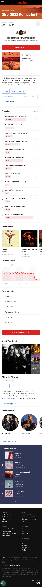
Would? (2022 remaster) (14, 214)
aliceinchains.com (10, 301)
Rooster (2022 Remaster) (14, 157)
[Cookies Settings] (3, 583)
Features (4, 521)
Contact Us (5, 517)
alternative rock (8, 97)
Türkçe (31, 560)
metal (34, 97)
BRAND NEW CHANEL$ (22, 472)
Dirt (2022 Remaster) (12, 174)
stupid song (19, 482)
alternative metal (18, 91)
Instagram (8, 322)
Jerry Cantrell (27, 396)
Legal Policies (15, 570)
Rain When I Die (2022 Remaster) (16, 133)
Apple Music (9, 296)
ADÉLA (17, 455)
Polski (4, 560)
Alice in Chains (10, 377)
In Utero (4, 249)
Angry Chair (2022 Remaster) (15, 206)
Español (17, 557)
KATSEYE (18, 493)
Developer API (6, 531)
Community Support (28, 517)
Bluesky (24, 545)
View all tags (10, 101)
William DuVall (6, 398)
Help (23, 521)
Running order (34, 111)
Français (24, 557)
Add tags (3, 102)
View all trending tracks (9, 502)
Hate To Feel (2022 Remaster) (15, 198)
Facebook (25, 541)
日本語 (36, 557)
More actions (38, 23)
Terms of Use (32, 568)
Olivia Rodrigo (19, 465)
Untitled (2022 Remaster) (14, 190)
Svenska (25, 560)
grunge (5, 91)
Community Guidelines (29, 519)
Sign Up (24, 529)
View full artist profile (9, 404)
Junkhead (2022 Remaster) (15, 165)
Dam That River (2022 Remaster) (16, 125)
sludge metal (23, 97)
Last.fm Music (35, 570)
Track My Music (26, 514)
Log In (24, 531)
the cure (17, 462)
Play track (36, 118)
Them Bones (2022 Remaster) (15, 117)
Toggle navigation (2, 2)
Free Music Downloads (9, 533)
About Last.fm (6, 514)
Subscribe (25, 533)
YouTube (24, 550)
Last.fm (21, 2)
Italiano (30, 557)
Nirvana (4, 252)
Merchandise (6, 536)
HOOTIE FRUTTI (20, 491)
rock (29, 386)
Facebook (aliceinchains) (13, 312)
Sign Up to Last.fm (21, 47)
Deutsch (10, 557)
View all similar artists (9, 441)
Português (10, 560)
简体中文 (5, 562)
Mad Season (6, 433)
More (39, 118)
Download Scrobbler (8, 529)
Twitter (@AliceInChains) (13, 307)
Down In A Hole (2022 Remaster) (16, 141)
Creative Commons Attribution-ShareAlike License (16, 574)
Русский (18, 560)
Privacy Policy (6, 570)
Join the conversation (22, 332)
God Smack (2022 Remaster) (15, 182)
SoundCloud (9, 317)
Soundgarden (25, 254)
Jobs (3, 519)
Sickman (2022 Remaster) (14, 149)
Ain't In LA (18, 453)
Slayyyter (18, 474)
